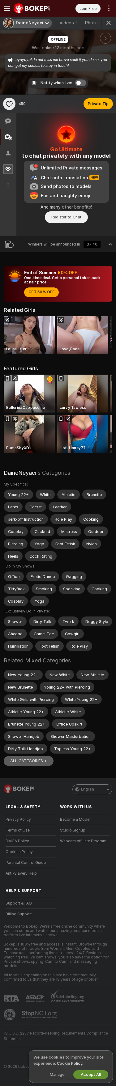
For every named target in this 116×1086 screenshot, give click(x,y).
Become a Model (75, 819)
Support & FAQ (19, 903)
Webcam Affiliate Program (83, 841)
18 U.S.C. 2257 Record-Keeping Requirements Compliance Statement (56, 1036)
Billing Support (19, 914)
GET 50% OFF (41, 292)
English (87, 789)
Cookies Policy (19, 852)
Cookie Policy (69, 1063)
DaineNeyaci (20, 473)
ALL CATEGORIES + (28, 761)
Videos (68, 23)
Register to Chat (66, 217)
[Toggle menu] (7, 8)
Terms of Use (18, 830)
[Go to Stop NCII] (40, 1014)
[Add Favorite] (9, 104)
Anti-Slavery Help (21, 873)
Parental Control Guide (26, 862)
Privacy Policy (18, 819)
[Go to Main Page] (36, 8)
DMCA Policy (17, 841)
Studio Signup (72, 830)
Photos (95, 23)
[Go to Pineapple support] (10, 1014)
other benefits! (77, 207)
